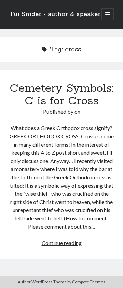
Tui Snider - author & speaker (54, 14)
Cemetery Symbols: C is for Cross (61, 94)
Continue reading (62, 242)
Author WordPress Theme (42, 281)
